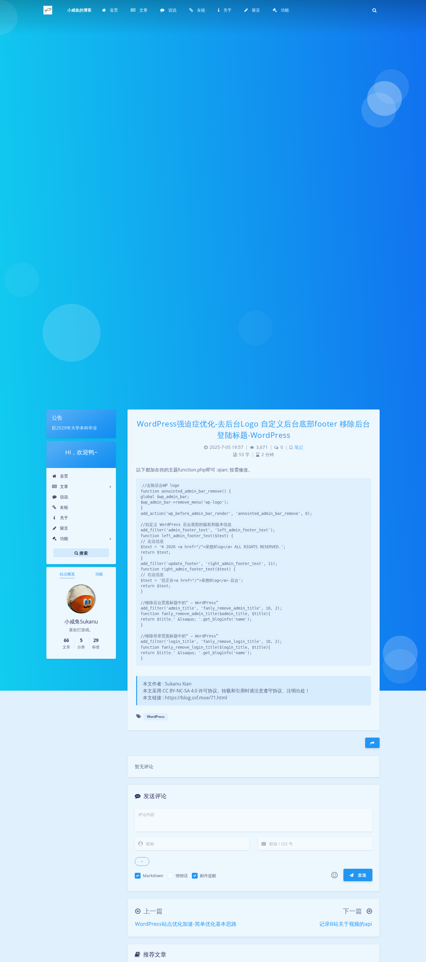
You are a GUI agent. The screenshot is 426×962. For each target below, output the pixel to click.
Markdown (153, 875)
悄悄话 (182, 875)
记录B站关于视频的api (345, 923)
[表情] (334, 875)
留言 (63, 528)
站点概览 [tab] (67, 574)
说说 (63, 497)
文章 (63, 486)
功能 (63, 538)
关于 (63, 517)
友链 (63, 507)
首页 (63, 476)
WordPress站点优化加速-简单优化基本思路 (185, 923)
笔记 (298, 447)
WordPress (156, 716)
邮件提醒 (208, 875)
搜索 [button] (83, 552)
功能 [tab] (99, 574)
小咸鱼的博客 (79, 10)
